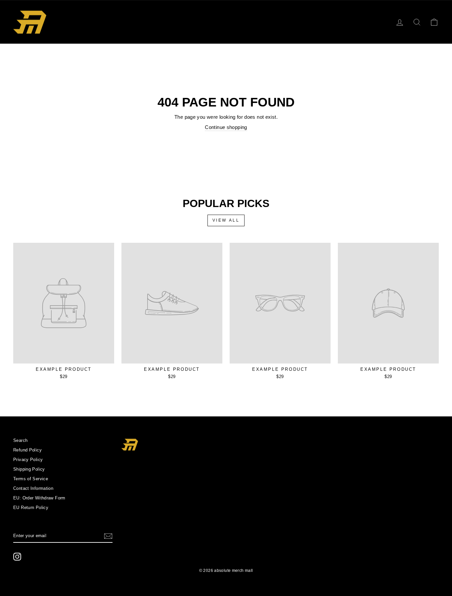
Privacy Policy (28, 459)
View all (226, 220)
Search (20, 440)
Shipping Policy (29, 469)
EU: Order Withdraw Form (39, 497)
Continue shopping (226, 127)
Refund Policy (27, 449)
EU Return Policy (30, 507)
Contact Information (33, 488)
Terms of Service (30, 478)
